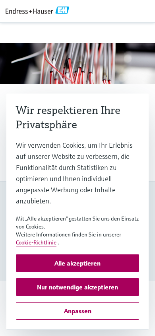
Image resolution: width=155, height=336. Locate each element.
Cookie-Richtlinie (36, 242)
